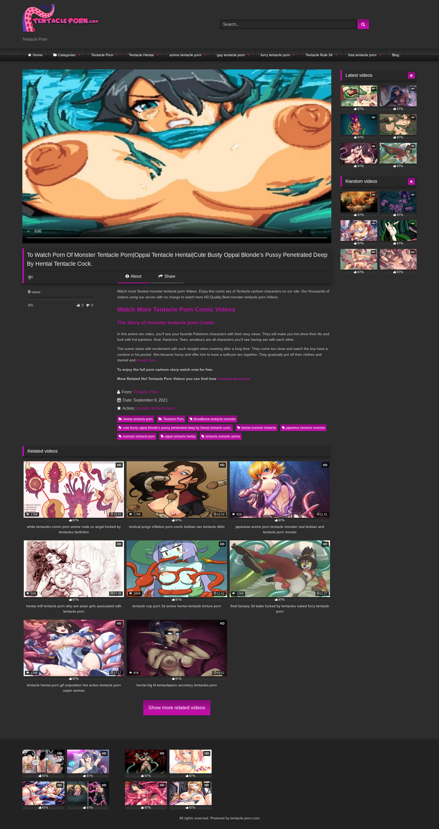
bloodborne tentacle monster (215, 419)
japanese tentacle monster (305, 428)
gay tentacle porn (231, 55)
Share (169, 276)
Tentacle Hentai (141, 55)
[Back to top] (423, 814)
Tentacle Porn (102, 55)
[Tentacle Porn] (60, 20)
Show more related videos (176, 707)
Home (37, 55)
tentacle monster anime (223, 436)
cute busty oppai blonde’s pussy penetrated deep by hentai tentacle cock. (177, 428)
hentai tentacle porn (137, 419)
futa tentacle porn (362, 55)
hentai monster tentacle (258, 428)
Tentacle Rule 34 (319, 55)
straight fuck (146, 360)
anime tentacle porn (185, 55)
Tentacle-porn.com (233, 379)
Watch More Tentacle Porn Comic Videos (176, 309)
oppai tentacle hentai (180, 436)
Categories (66, 55)
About (135, 276)
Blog (395, 55)
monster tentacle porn (155, 408)
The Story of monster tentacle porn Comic (165, 322)
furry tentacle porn (275, 55)
